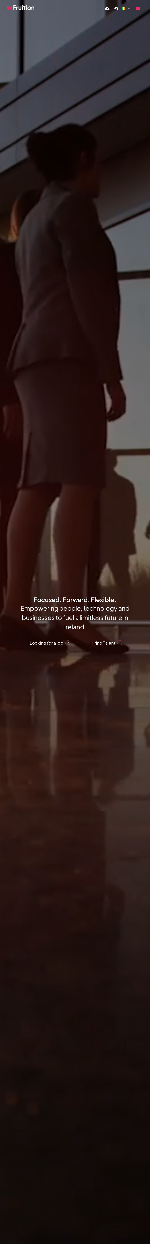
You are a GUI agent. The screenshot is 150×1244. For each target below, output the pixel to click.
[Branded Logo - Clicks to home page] (20, 8)
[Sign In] (116, 8)
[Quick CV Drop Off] (107, 8)
